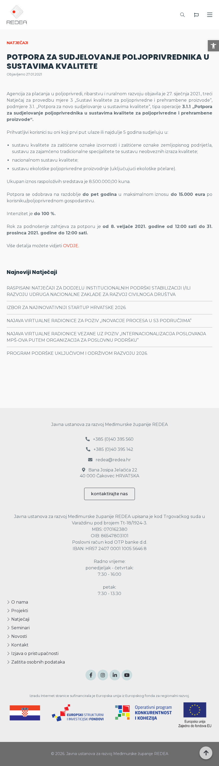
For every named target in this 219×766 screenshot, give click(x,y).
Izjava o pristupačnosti (34, 653)
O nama (19, 602)
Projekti (19, 610)
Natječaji (19, 619)
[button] (213, 45)
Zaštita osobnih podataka (37, 662)
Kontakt (19, 644)
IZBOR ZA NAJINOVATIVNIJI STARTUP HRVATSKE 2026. (66, 307)
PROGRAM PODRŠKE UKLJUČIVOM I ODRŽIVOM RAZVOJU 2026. (77, 353)
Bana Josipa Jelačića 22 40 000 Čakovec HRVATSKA (109, 472)
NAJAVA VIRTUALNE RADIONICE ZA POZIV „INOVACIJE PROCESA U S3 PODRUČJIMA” (99, 320)
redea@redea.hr (113, 459)
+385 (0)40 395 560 (113, 439)
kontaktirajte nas (109, 493)
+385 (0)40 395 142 (112, 449)
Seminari (20, 627)
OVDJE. (71, 245)
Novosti (18, 636)
